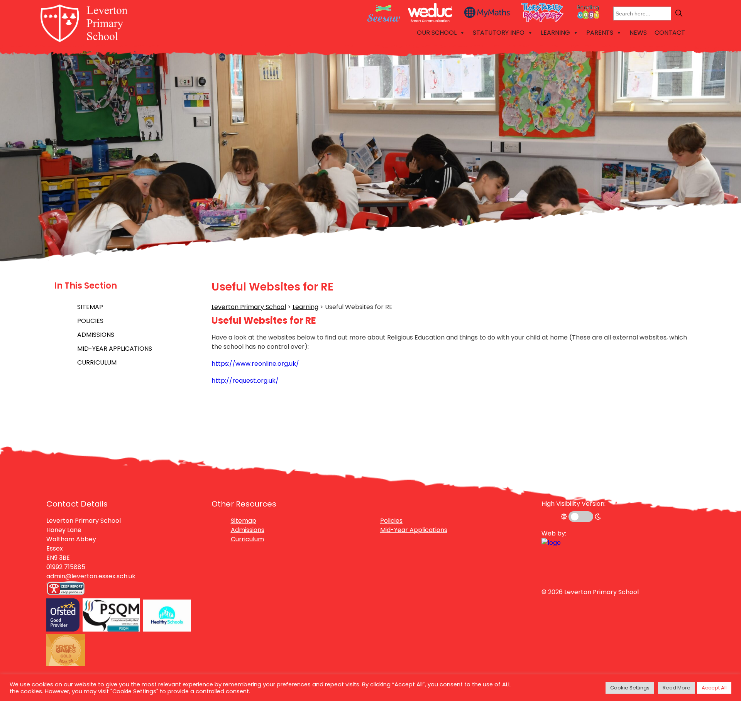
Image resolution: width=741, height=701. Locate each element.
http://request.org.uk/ (245, 380)
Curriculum (97, 362)
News (638, 32)
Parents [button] (599, 32)
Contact (670, 32)
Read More (676, 687)
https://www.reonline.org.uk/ (255, 363)
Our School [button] (437, 32)
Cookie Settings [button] (630, 687)
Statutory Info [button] (498, 32)
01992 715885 (65, 566)
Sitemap (90, 306)
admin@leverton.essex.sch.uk (90, 576)
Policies (90, 320)
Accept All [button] (714, 687)
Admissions (95, 334)
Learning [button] (555, 32)
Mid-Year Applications (114, 348)
